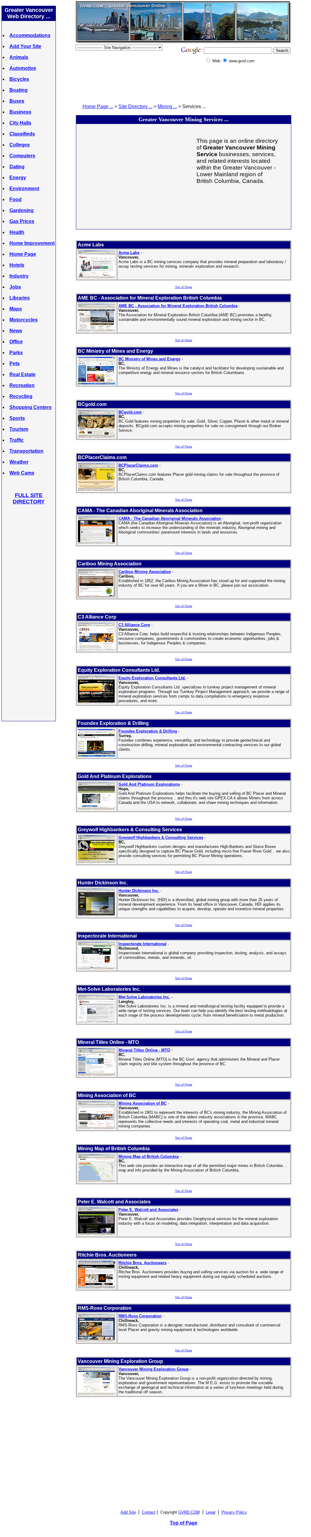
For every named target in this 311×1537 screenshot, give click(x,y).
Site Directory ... (135, 106)
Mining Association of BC (142, 1103)
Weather (19, 462)
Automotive (22, 68)
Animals (18, 57)
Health (16, 232)
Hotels (16, 265)
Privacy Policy (234, 1512)
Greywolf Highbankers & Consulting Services (160, 837)
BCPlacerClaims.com (138, 465)
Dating (17, 166)
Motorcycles (23, 319)
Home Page (22, 254)
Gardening (21, 210)
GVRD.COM (189, 1512)
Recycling (20, 396)
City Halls (20, 122)
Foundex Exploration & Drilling (147, 731)
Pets (14, 363)
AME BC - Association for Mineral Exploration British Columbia (178, 306)
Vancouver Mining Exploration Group (153, 1369)
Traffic (16, 440)
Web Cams (21, 472)
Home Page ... (98, 106)
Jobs (15, 287)
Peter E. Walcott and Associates (148, 1209)
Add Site (128, 1512)
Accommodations (29, 35)
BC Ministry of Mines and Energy (149, 359)
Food (15, 199)
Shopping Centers (30, 407)
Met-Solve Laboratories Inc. (144, 997)
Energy (17, 177)
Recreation (22, 385)
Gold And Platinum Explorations (149, 784)
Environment (24, 188)
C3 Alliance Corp (134, 625)
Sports (17, 418)
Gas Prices (21, 221)
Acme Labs (128, 252)
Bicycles (19, 79)
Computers (22, 155)
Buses (16, 101)
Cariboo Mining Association (144, 571)
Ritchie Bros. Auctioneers (142, 1263)
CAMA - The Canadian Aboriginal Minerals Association (169, 518)
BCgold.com (130, 412)
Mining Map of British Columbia (148, 1156)
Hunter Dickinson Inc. (138, 890)
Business (20, 112)
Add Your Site (25, 46)
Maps (15, 308)
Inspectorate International (142, 944)
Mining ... (167, 106)
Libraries (19, 297)
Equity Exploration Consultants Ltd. (152, 678)
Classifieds (22, 133)
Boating (18, 90)
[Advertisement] (29, 612)
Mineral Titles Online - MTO (144, 1050)
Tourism (18, 429)
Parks (16, 352)
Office (16, 341)
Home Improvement (32, 243)
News (15, 330)
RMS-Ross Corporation (140, 1316)
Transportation (26, 451)
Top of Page (183, 287)
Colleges (19, 144)
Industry (19, 276)
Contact (149, 1512)
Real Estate (22, 374)
